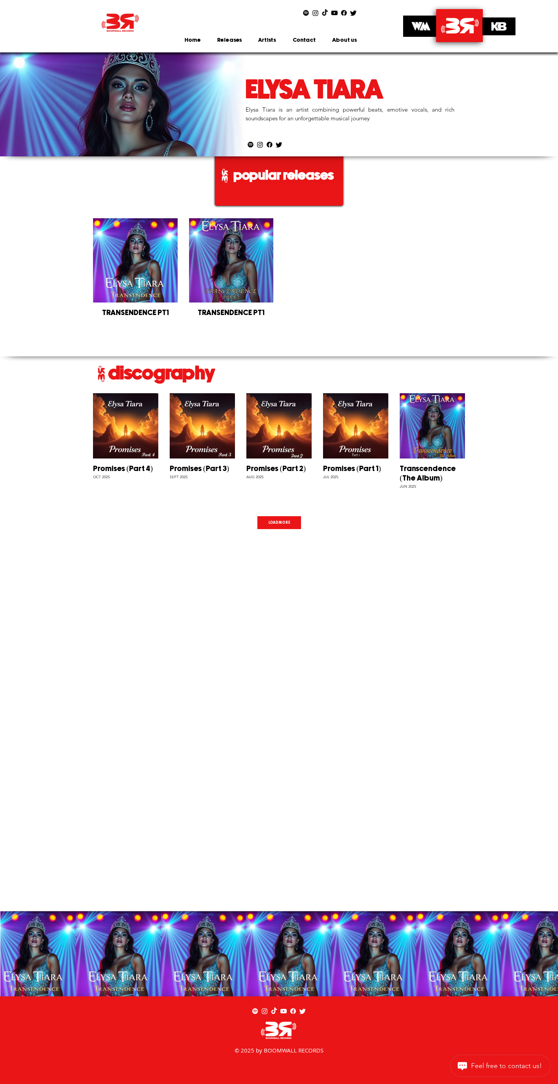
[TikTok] (325, 13)
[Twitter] (353, 13)
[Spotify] (306, 13)
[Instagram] (315, 13)
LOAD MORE (279, 523)
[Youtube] (334, 13)
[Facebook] (344, 13)
